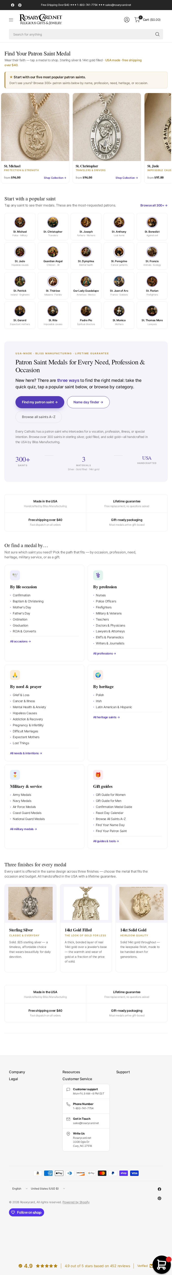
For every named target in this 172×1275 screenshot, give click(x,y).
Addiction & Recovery (28, 719)
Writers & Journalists (110, 643)
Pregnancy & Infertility (28, 725)
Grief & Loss (21, 695)
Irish (98, 701)
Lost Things (21, 743)
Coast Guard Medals (27, 813)
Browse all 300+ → (154, 205)
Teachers (102, 619)
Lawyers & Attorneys (110, 631)
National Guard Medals (29, 819)
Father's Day (21, 613)
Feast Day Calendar (109, 813)
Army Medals (22, 795)
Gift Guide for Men (108, 801)
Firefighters (104, 607)
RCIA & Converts (24, 631)
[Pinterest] (19, 5)
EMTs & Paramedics (110, 637)
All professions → (104, 653)
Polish (100, 695)
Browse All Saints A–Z (111, 819)
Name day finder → (88, 402)
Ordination (20, 619)
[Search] (157, 34)
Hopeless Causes (25, 713)
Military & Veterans (109, 613)
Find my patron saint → (40, 402)
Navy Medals (22, 801)
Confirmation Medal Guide (114, 807)
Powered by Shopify (75, 1202)
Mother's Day (22, 607)
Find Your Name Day (110, 825)
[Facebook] (12, 5)
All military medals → (23, 829)
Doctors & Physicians (110, 625)
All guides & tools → (106, 841)
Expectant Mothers (26, 737)
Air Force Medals (24, 807)
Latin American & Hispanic (114, 707)
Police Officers (106, 601)
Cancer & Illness (24, 701)
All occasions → (20, 641)
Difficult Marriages (25, 731)
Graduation (20, 625)
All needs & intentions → (26, 753)
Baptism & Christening (28, 601)
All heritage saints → (106, 717)
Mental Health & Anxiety (29, 707)
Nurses (101, 595)
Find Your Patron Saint (111, 831)
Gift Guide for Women (111, 795)
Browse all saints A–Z (38, 417)
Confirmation (21, 595)
